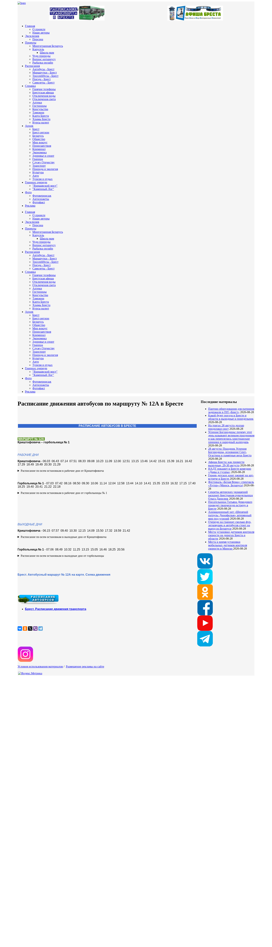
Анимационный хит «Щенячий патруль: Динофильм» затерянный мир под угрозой (229, 515)
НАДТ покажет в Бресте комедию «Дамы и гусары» (229, 470)
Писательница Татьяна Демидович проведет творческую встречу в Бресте (230, 505)
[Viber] (35, 628)
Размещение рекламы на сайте (85, 666)
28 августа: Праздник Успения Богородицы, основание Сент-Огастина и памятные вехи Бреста (229, 452)
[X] (30, 628)
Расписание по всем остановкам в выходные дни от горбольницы (62, 555)
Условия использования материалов (40, 666)
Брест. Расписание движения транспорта (55, 609)
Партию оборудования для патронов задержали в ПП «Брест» (231, 410)
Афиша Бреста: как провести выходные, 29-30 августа (226, 463)
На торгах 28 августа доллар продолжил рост (226, 427)
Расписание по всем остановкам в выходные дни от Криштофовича (63, 536)
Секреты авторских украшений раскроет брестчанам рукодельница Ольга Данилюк (230, 495)
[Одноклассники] (25, 628)
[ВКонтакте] (20, 628)
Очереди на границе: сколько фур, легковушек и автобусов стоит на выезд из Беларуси (229, 525)
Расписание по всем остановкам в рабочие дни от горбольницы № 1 (64, 492)
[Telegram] (40, 628)
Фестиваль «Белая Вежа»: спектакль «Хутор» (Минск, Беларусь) (231, 483)
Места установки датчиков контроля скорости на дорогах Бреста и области (231, 535)
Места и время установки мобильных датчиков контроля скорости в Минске (227, 545)
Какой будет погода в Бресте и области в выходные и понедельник (230, 417)
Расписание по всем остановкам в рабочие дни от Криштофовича (62, 470)
